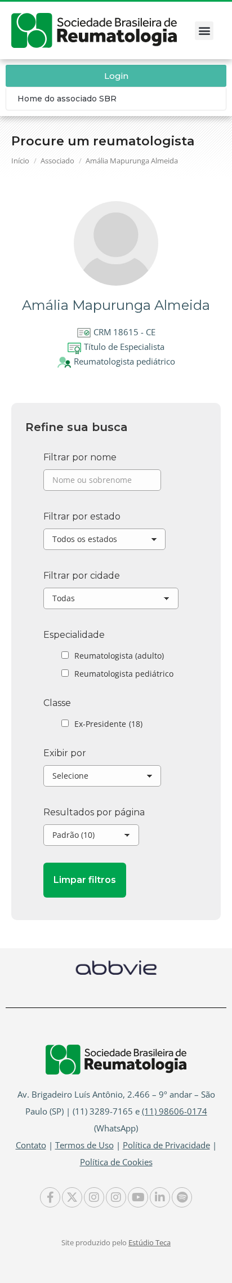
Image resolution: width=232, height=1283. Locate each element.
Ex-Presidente (108, 723)
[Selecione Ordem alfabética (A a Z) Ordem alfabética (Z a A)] (102, 778)
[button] (204, 30)
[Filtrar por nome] (102, 482)
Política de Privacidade (166, 1145)
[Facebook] (50, 1197)
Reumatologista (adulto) (119, 655)
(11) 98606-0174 (174, 1111)
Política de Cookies (116, 1161)
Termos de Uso (84, 1145)
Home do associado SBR (67, 99)
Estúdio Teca (149, 1242)
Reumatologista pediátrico (123, 673)
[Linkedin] (160, 1197)
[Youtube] (138, 1197)
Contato (31, 1145)
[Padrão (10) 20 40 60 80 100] (91, 837)
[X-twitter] (72, 1197)
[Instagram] (94, 1197)
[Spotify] (182, 1197)
